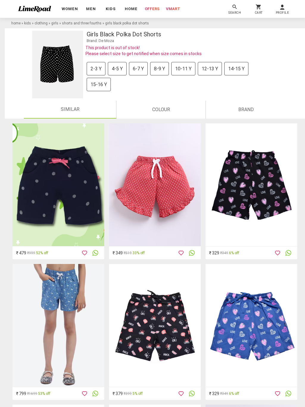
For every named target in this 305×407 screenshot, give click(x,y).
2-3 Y (96, 69)
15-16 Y (99, 84)
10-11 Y (183, 69)
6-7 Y (138, 69)
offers (152, 9)
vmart (173, 9)
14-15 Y (236, 69)
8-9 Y (159, 69)
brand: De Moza (100, 40)
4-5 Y (117, 69)
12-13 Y (210, 69)
